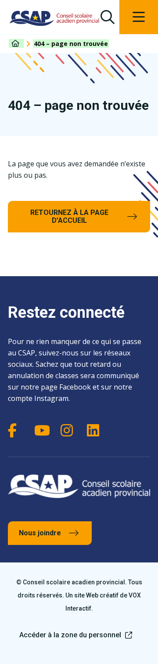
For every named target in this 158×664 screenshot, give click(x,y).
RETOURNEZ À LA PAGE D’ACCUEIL (69, 216)
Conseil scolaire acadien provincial (55, 18)
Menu (138, 17)
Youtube (43, 430)
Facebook (16, 430)
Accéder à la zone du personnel (70, 635)
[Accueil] (16, 43)
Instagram (69, 430)
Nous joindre (40, 533)
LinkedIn (95, 430)
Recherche (107, 17)
